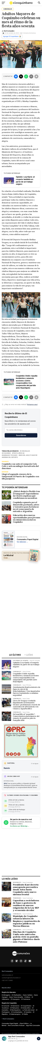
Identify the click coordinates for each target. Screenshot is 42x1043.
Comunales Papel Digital (10, 1023)
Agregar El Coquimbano (11, 36)
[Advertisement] (21, 583)
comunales (25, 451)
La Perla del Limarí (28, 1010)
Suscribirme (21, 435)
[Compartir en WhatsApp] (26, 76)
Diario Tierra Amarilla (16, 997)
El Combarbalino (16, 1012)
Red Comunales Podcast (16, 1025)
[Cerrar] (38, 1038)
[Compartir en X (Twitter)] (21, 76)
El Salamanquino (15, 1014)
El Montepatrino (15, 1010)
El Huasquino (15, 999)
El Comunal (5, 1006)
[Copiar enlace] (36, 76)
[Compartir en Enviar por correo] (31, 76)
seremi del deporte (10, 457)
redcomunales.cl (7, 975)
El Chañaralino (16, 995)
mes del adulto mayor (28, 455)
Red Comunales (9, 31)
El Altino (27, 997)
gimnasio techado (10, 455)
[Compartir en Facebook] (16, 76)
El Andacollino (26, 1008)
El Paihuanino (14, 1008)
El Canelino (27, 1012)
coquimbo (7, 453)
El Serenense (15, 1006)
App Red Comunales (33, 1025)
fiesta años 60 (18, 453)
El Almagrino (6, 995)
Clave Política (24, 1023)
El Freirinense (25, 999)
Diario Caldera (27, 995)
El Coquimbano (26, 1006)
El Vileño (25, 1014)
